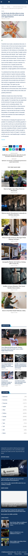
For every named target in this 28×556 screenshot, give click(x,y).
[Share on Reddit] (7, 149)
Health (15, 406)
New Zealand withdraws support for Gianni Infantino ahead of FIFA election (7, 365)
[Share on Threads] (20, 149)
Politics (15, 413)
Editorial (10, 554)
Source (3, 139)
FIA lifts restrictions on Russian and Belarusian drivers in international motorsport (20, 365)
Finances (15, 403)
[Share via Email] (23, 149)
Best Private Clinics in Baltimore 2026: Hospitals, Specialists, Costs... (18, 524)
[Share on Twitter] (17, 146)
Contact (26, 554)
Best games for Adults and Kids (9, 514)
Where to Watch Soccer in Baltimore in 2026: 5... (16, 532)
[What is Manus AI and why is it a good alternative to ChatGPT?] (14, 468)
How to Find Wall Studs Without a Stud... (14, 310)
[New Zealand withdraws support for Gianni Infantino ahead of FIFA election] (7, 358)
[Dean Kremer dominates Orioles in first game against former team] (7, 375)
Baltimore (15, 396)
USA (15, 430)
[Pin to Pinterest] (20, 146)
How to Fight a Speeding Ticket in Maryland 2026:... (18, 542)
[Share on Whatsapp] (10, 149)
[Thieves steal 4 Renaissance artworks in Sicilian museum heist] (14, 203)
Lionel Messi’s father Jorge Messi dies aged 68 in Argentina (20, 382)
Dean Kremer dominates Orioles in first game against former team (6, 382)
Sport (15, 420)
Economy (15, 400)
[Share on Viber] (17, 149)
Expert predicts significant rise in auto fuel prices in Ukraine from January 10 (12, 479)
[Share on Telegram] (13, 149)
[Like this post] (10, 146)
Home (2, 6)
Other (15, 410)
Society (8, 6)
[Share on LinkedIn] (4, 149)
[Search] (26, 2)
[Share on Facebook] (14, 146)
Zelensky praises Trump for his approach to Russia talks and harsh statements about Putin (13, 510)
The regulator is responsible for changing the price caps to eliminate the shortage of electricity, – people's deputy (13, 505)
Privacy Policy (18, 554)
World (15, 433)
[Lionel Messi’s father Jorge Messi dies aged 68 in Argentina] (21, 375)
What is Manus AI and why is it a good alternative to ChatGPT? (11, 474)
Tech (15, 423)
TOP (15, 426)
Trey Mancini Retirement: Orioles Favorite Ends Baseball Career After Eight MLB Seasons (12, 349)
